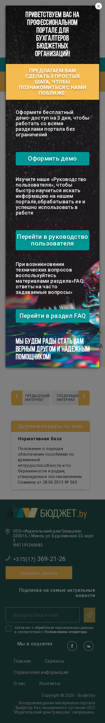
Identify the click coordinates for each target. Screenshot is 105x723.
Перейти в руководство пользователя (52, 240)
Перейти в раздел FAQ (52, 315)
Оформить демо (52, 158)
